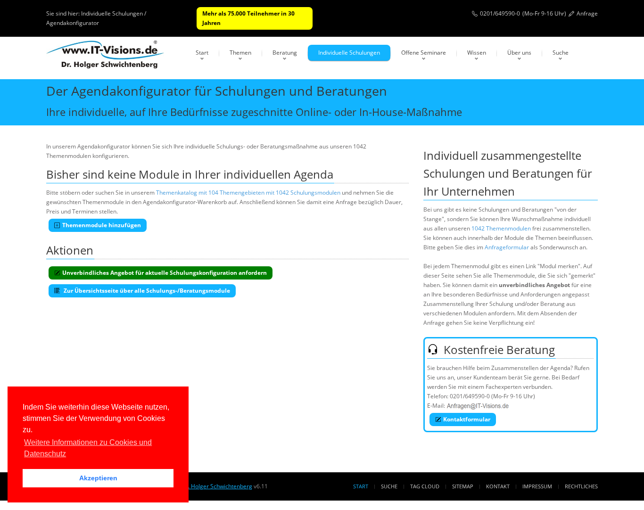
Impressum (537, 486)
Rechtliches (581, 486)
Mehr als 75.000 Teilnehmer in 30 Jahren (248, 18)
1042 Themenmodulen (501, 228)
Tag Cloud (424, 486)
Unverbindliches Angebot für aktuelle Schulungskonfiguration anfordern (164, 273)
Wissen (476, 53)
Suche (561, 53)
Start (202, 53)
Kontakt (498, 486)
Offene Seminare (423, 53)
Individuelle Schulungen (349, 53)
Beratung (284, 53)
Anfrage (587, 13)
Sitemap (462, 486)
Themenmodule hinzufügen (101, 225)
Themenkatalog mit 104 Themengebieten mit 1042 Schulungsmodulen (248, 193)
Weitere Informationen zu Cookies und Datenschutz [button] (88, 448)
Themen (240, 53)
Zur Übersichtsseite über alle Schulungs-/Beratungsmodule (146, 291)
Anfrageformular (507, 247)
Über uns (519, 53)
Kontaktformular (466, 419)
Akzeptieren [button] (98, 478)
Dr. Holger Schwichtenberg (217, 486)
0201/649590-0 (500, 13)
